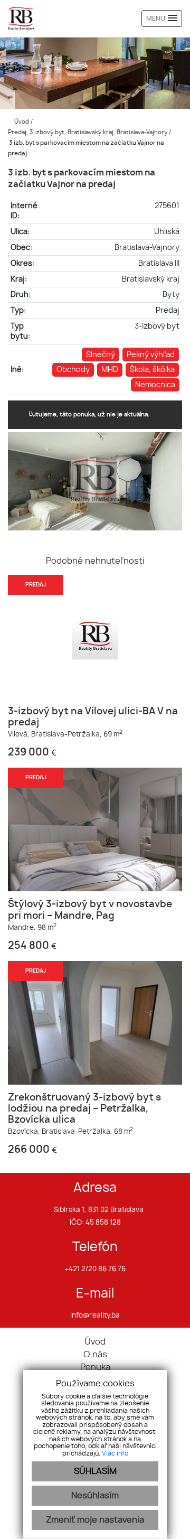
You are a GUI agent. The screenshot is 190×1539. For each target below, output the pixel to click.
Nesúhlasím (95, 1495)
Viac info (115, 1453)
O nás (95, 1354)
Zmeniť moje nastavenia (95, 1520)
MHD (109, 370)
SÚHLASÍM (95, 1471)
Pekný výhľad (151, 355)
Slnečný (100, 355)
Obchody (73, 370)
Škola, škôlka (152, 370)
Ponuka (95, 1367)
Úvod (21, 122)
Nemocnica (155, 385)
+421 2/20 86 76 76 (95, 1269)
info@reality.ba (95, 1315)
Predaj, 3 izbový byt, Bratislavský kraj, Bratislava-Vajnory (88, 132)
